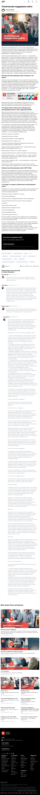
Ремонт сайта (4, 690)
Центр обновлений (14, 772)
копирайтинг (32, 261)
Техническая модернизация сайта (9, 698)
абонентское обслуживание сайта (8, 261)
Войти (32, 2)
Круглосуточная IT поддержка (8, 629)
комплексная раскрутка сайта (22, 261)
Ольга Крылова (5, 274)
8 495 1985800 (5, 743)
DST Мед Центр (4, 762)
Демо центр (13, 774)
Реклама (22, 767)
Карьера (31, 765)
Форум (22, 773)
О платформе (14, 755)
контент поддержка (31, 256)
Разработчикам (23, 776)
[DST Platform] (20, 96)
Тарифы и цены (13, 758)
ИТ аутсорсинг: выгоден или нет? (29, 716)
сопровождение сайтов (18, 253)
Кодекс (31, 767)
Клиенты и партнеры (33, 761)
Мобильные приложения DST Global (8, 733)
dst (30, 253)
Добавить (28, 2)
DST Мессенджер (5, 771)
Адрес (3, 737)
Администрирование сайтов (8, 707)
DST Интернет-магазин (5, 758)
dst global (26, 253)
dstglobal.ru (26, 226)
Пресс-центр (32, 758)
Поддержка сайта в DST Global (8, 716)
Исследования (32, 759)
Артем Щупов (5, 285)
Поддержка (23, 770)
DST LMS (3, 767)
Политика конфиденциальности (32, 790)
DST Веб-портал (4, 764)
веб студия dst (5, 256)
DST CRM (3, 768)
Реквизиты (32, 768)
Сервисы (36, 2)
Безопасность (13, 768)
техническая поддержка (6, 253)
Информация (33, 755)
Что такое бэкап (5, 671)
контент (24, 256)
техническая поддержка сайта (15, 256)
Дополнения (13, 771)
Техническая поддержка (5, 635)
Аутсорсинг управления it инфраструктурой (12, 651)
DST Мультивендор (5, 761)
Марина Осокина (5, 306)
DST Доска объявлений (5, 765)
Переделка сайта (25, 690)
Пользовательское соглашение (22, 790)
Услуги (22, 755)
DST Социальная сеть (5, 770)
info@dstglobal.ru (6, 748)
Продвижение (23, 765)
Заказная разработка (24, 758)
